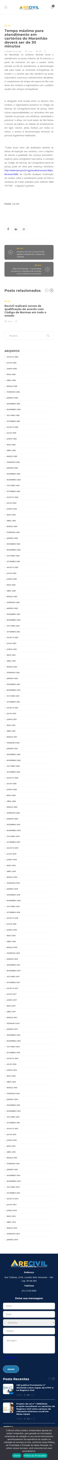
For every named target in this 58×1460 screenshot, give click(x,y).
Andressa (8, 51)
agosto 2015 (12, 1128)
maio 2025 (11, 445)
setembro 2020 (13, 772)
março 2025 (12, 456)
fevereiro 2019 (13, 883)
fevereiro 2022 (13, 672)
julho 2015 (11, 1134)
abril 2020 (11, 801)
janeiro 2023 (12, 608)
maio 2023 (11, 585)
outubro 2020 (13, 766)
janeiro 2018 (12, 959)
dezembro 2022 (13, 614)
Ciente (17, 1455)
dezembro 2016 (13, 1035)
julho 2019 (11, 854)
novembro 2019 (14, 830)
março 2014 (12, 1228)
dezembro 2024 (13, 474)
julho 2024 (11, 503)
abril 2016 (11, 1082)
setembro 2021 (13, 702)
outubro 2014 (13, 1187)
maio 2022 (11, 655)
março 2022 (12, 667)
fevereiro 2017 (13, 1023)
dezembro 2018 (13, 895)
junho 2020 (12, 789)
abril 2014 (11, 1222)
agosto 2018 (12, 918)
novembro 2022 (14, 620)
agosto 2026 (12, 357)
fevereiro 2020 (13, 813)
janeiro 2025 (12, 468)
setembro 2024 (13, 491)
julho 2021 (11, 713)
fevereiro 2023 (13, 602)
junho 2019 (12, 859)
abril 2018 (11, 941)
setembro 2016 (13, 1052)
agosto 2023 (12, 567)
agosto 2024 (12, 497)
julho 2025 (11, 433)
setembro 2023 (13, 561)
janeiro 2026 (12, 398)
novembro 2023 (14, 550)
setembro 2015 (13, 1123)
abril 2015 (11, 1152)
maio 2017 (11, 1006)
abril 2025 (11, 450)
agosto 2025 (12, 427)
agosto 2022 (12, 637)
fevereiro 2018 (13, 953)
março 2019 (12, 877)
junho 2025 (12, 439)
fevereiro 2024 (13, 532)
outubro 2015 (13, 1117)
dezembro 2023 (13, 544)
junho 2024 (12, 509)
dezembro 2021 (13, 684)
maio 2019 (11, 865)
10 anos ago (16, 51)
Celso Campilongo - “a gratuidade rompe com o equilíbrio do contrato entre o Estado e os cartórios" (26, 271)
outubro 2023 (13, 556)
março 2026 (12, 386)
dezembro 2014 (13, 1175)
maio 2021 (11, 725)
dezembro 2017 (13, 965)
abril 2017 (11, 1011)
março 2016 (12, 1087)
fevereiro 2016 (13, 1093)
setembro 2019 (13, 842)
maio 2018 (11, 935)
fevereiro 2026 (13, 392)
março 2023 (12, 596)
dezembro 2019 (13, 824)
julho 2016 (11, 1064)
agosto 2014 (12, 1199)
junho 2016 (12, 1070)
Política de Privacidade (35, 1455)
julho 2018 (11, 924)
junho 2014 (12, 1210)
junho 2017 (12, 1000)
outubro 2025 (13, 415)
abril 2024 (11, 521)
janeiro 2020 (12, 819)
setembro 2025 (13, 421)
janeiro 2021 (12, 748)
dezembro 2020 (13, 754)
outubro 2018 (13, 906)
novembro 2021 (14, 690)
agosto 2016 (12, 1058)
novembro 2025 (14, 409)
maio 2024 (11, 515)
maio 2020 (11, 795)
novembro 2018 (14, 900)
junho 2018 (12, 930)
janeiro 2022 (12, 678)
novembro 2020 (14, 760)
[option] (29, 309)
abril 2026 (11, 380)
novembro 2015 (14, 1111)
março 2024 (12, 526)
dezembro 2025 (13, 404)
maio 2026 (11, 374)
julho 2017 (11, 994)
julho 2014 (11, 1204)
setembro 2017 (13, 982)
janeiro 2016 (12, 1099)
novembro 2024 (14, 480)
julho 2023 (11, 573)
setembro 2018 (13, 912)
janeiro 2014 (12, 1239)
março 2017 (12, 1017)
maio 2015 (11, 1146)
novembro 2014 (14, 1181)
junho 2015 (12, 1140)
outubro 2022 (13, 626)
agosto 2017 (12, 988)
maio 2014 (11, 1216)
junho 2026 (12, 369)
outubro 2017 (13, 976)
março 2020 (12, 807)
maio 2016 (11, 1076)
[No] (54, 1443)
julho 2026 (11, 363)
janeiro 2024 (12, 538)
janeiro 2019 (12, 889)
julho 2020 (11, 783)
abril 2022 (11, 661)
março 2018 (12, 947)
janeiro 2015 (12, 1169)
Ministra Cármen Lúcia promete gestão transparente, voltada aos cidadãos (31, 254)
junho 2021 (12, 719)
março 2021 (12, 737)
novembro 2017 (14, 971)
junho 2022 (12, 649)
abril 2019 (11, 871)
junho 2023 (12, 579)
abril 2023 (11, 591)
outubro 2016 (13, 1047)
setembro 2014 (13, 1193)
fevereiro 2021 (13, 743)
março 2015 (12, 1158)
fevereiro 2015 (13, 1163)
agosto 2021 (12, 708)
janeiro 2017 (12, 1029)
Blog (7, 26)
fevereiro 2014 (13, 1234)
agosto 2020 (12, 778)
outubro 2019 (13, 836)
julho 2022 (11, 643)
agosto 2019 (12, 848)
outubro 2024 (13, 485)
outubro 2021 (13, 696)
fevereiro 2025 (13, 462)
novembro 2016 (14, 1041)
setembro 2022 (13, 632)
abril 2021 (11, 731)
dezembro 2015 (13, 1105)
